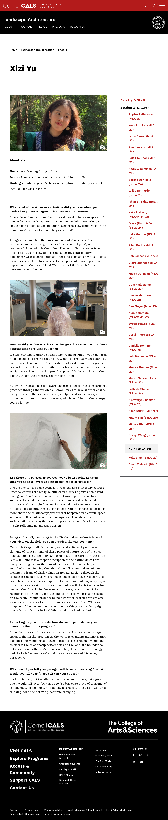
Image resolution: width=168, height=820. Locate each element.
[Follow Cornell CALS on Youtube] (141, 762)
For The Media (103, 761)
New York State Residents (67, 782)
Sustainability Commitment (25, 814)
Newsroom (101, 750)
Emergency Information (57, 814)
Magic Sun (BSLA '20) (143, 417)
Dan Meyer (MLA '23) (143, 306)
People (42, 26)
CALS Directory (103, 766)
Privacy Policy (32, 810)
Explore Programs (29, 758)
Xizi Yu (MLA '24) (140, 448)
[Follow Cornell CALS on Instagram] (140, 756)
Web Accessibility (53, 810)
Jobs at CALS (103, 772)
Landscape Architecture (29, 19)
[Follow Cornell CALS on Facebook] (133, 756)
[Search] (144, 5)
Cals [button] (155, 5)
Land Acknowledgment (119, 810)
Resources (77, 26)
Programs (25, 26)
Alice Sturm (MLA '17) (143, 411)
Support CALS (25, 780)
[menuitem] (8, 27)
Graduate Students (69, 763)
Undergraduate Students (67, 756)
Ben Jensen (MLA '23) (143, 256)
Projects (58, 26)
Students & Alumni (135, 108)
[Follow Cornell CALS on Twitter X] (134, 762)
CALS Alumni (66, 775)
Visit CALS (21, 750)
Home (13, 50)
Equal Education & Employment (84, 810)
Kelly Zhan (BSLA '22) (143, 457)
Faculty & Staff (133, 100)
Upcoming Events (105, 755)
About (9, 26)
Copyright (15, 810)
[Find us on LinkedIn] (148, 756)
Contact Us (22, 787)
